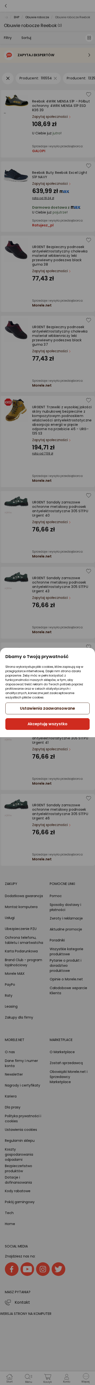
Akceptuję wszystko (47, 724)
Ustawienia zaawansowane (47, 708)
